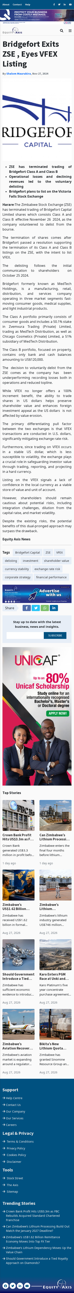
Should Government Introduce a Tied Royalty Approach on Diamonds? (18, 976)
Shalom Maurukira (18, 73)
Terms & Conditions (20, 1141)
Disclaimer (14, 1162)
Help (27, 4)
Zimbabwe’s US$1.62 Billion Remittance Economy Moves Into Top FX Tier (15, 907)
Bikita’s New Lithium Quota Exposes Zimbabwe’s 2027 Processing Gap (53, 1046)
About (5, 4)
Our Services (14, 1118)
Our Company (15, 1111)
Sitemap (12, 1191)
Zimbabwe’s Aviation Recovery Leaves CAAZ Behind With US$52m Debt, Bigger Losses (18, 1046)
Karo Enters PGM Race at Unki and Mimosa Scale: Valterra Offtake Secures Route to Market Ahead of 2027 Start (53, 976)
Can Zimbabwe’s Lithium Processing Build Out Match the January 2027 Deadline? (55, 837)
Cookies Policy (16, 1155)
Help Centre (14, 1098)
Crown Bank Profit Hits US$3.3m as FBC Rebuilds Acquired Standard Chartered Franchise (18, 837)
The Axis (12, 1185)
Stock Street (15, 1178)
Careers (11, 1125)
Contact (17, 4)
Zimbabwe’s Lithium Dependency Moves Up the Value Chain (54, 907)
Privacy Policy (16, 1148)
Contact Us (13, 1105)
